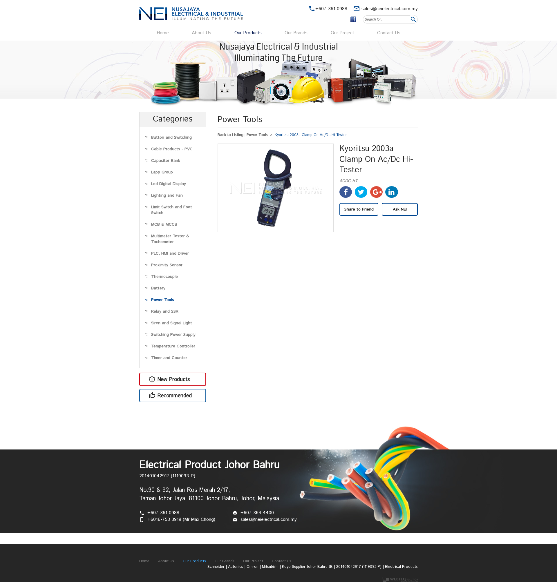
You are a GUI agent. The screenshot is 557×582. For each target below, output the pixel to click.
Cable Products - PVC (172, 149)
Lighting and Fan (167, 195)
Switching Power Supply (173, 335)
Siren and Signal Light (171, 323)
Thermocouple (164, 277)
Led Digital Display (168, 184)
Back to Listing (230, 135)
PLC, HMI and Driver (170, 253)
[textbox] (386, 19)
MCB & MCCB (164, 224)
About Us (201, 33)
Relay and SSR (164, 311)
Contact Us (388, 33)
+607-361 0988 (163, 513)
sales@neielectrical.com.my (389, 9)
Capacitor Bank (165, 161)
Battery (158, 288)
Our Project (342, 33)
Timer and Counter (169, 358)
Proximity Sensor (166, 265)
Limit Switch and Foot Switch (171, 210)
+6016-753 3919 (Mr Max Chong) (181, 519)
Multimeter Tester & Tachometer (170, 239)
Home (163, 33)
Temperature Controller (173, 346)
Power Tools (162, 300)
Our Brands (296, 33)
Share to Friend (359, 209)
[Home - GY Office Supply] (191, 18)
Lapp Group (162, 172)
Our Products (248, 33)
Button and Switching (171, 137)
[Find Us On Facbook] (353, 19)
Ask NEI (400, 209)
